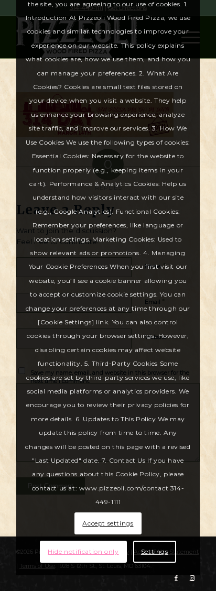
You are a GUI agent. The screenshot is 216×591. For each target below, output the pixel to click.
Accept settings (107, 523)
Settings (154, 551)
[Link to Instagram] (192, 578)
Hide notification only (83, 551)
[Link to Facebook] (176, 578)
